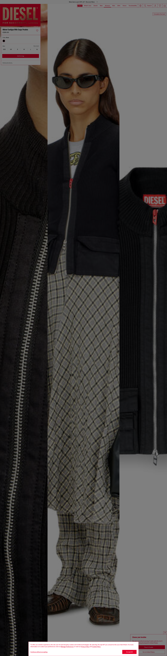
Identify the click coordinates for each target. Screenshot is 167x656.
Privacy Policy (85, 646)
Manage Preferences (67, 646)
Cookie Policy (96, 646)
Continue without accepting (38, 652)
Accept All (129, 652)
